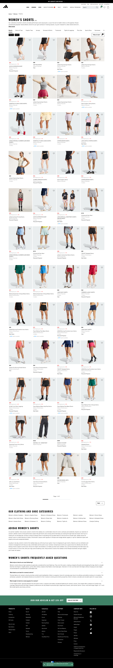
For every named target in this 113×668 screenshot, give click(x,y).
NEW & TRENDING (75, 7)
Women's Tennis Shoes (95, 515)
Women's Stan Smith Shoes (16, 518)
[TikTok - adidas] (97, 629)
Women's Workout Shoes (79, 521)
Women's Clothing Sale (79, 518)
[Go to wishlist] (104, 7)
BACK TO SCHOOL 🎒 (49, 7)
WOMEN (34, 7)
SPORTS (65, 7)
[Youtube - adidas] (97, 633)
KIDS (39, 7)
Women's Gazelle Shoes (31, 515)
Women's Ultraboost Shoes (48, 515)
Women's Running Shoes (31, 518)
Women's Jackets (78, 515)
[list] (56, 30)
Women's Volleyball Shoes (96, 518)
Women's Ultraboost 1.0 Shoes (31, 521)
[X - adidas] (97, 621)
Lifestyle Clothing (94, 521)
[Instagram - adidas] (97, 617)
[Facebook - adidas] (97, 612)
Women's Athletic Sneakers (16, 515)
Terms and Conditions (67, 662)
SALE (59, 7)
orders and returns (94, 4)
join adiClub (106, 4)
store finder (83, 4)
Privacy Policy (58, 662)
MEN (27, 7)
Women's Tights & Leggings (62, 521)
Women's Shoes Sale (46, 518)
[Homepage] (5, 6)
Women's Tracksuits (62, 515)
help (88, 4)
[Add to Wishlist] (30, 40)
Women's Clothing (46, 521)
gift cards (101, 4)
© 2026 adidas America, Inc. (56, 666)
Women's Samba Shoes (15, 521)
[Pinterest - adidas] (97, 625)
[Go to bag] (108, 7)
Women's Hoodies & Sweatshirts (62, 518)
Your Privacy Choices (45, 662)
